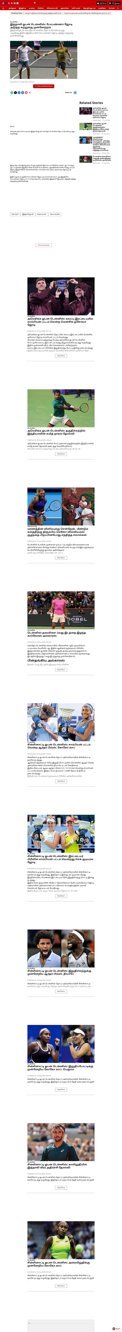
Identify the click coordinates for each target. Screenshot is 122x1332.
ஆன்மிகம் (64, 8)
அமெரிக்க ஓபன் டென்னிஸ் (40, 444)
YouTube (112, 8)
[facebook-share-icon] (19, 94)
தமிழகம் (12, 8)
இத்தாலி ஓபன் (28, 214)
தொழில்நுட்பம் (89, 8)
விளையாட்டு (52, 8)
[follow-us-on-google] (75, 92)
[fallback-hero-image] (85, 111)
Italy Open (15, 214)
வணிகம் (102, 8)
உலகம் (32, 8)
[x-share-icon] (15, 94)
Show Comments (43, 245)
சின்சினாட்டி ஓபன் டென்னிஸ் (41, 984)
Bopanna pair (41, 214)
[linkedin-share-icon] (22, 94)
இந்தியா (22, 8)
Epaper (118, 1328)
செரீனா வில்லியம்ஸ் (60, 547)
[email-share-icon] (26, 94)
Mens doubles (55, 214)
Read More (61, 356)
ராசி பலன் (76, 8)
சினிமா (41, 8)
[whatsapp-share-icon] (11, 94)
